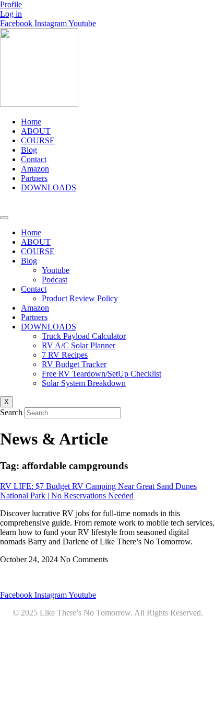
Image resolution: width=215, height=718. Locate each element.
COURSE (38, 140)
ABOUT (36, 131)
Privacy (91, 577)
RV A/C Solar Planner (78, 345)
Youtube (55, 270)
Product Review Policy (80, 298)
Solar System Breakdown (84, 383)
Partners (34, 178)
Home (31, 121)
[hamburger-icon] (4, 217)
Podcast (54, 279)
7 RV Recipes (65, 354)
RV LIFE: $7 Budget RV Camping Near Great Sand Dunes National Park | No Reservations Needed (98, 491)
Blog (29, 149)
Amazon (35, 168)
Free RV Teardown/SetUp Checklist (101, 373)
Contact (33, 159)
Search (11, 412)
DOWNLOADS (48, 187)
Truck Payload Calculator (84, 336)
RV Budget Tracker (74, 364)
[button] (107, 205)
